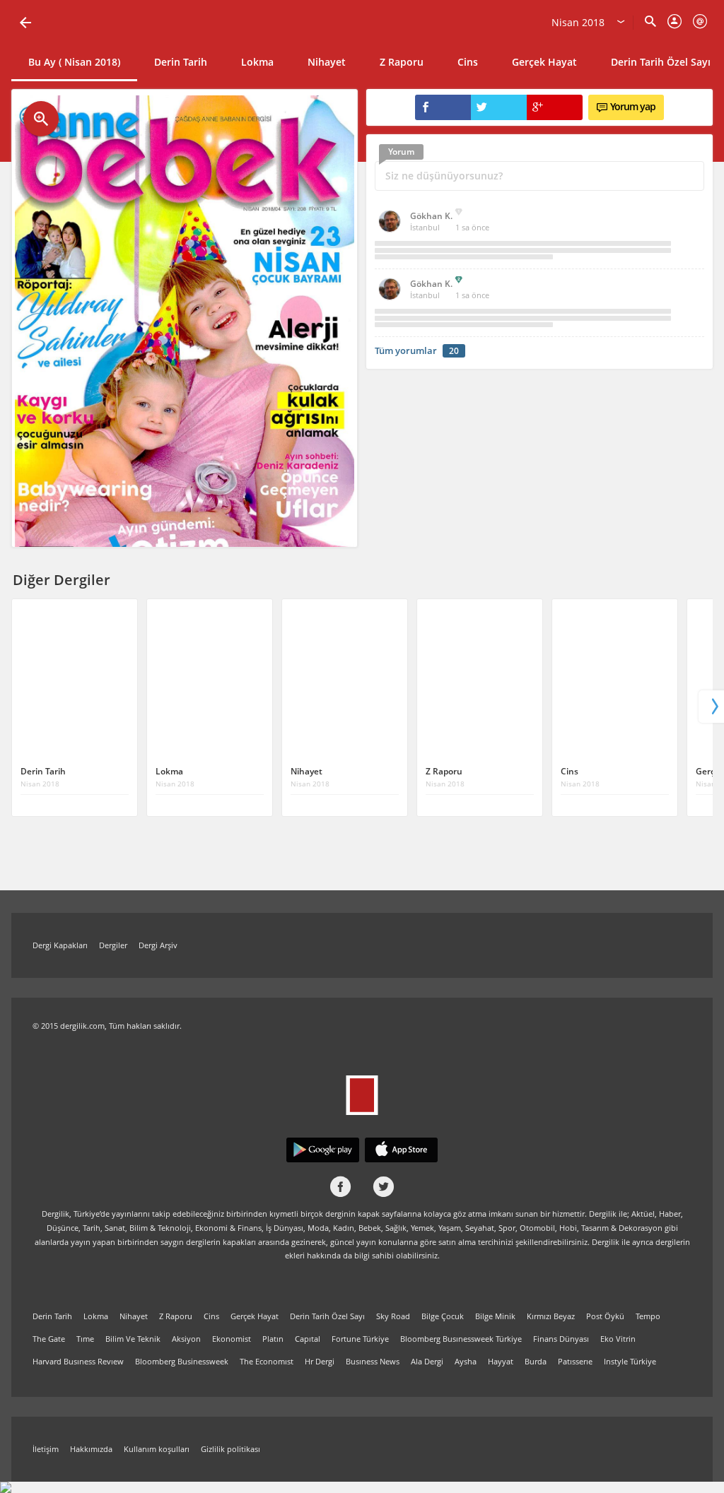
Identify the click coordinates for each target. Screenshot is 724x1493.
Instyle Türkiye (630, 1361)
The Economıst (266, 1361)
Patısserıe (575, 1361)
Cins (467, 62)
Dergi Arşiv (158, 945)
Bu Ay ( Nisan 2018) (74, 62)
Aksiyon (186, 1338)
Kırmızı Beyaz (551, 1316)
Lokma (257, 62)
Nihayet (327, 62)
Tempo (648, 1316)
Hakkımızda (91, 1449)
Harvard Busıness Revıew (78, 1361)
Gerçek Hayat (544, 62)
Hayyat (500, 1361)
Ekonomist (231, 1338)
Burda (536, 1361)
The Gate (49, 1338)
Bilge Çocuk (442, 1316)
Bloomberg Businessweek (181, 1361)
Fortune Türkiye (360, 1338)
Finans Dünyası (561, 1338)
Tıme (85, 1338)
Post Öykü (605, 1316)
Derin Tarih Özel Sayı (327, 1316)
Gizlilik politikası (230, 1449)
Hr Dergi (319, 1361)
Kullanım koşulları (156, 1449)
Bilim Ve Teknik (132, 1338)
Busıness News (372, 1361)
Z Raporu (402, 62)
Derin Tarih (180, 62)
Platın (273, 1338)
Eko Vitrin (618, 1338)
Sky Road (393, 1316)
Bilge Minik (495, 1316)
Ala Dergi (427, 1361)
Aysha (466, 1361)
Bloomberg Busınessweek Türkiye (461, 1338)
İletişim (46, 1449)
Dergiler (113, 945)
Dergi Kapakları (60, 945)
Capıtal (307, 1338)
